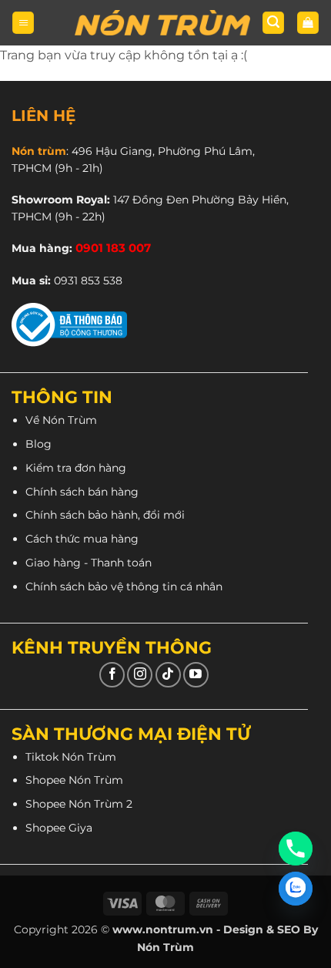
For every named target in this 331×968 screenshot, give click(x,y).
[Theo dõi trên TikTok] (168, 674)
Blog (38, 444)
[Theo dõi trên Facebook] (112, 674)
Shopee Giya (58, 828)
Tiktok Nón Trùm (70, 757)
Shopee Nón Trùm (74, 780)
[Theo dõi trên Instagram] (139, 674)
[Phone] (296, 848)
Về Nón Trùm (61, 420)
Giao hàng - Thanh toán (88, 563)
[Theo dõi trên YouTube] (196, 674)
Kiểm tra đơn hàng (75, 468)
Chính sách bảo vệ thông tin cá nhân (123, 586)
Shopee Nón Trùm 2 (78, 804)
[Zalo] (296, 889)
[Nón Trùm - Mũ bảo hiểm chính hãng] (162, 23)
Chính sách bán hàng (82, 492)
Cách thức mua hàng (82, 539)
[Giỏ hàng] (308, 23)
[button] (23, 23)
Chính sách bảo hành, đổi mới (105, 515)
